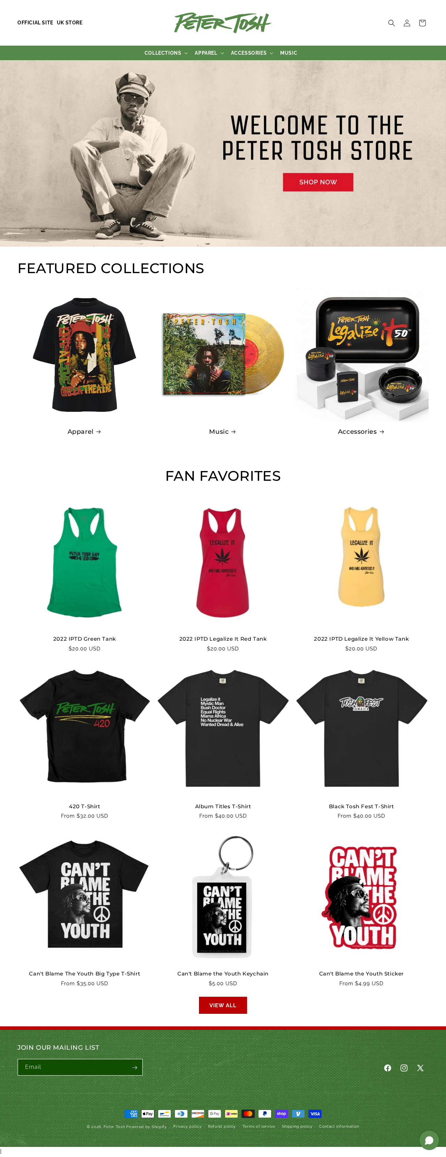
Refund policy (222, 1126)
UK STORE (70, 22)
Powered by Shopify (146, 1127)
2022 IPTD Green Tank (84, 638)
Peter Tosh (114, 1127)
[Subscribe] (134, 1067)
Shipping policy (297, 1126)
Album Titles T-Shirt (223, 806)
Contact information (339, 1126)
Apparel (81, 431)
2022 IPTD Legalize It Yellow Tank (361, 638)
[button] (391, 23)
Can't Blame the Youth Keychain (223, 973)
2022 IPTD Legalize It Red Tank (223, 638)
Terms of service (259, 1126)
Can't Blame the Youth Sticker (361, 973)
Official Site (35, 22)
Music (219, 431)
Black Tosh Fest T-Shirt (361, 806)
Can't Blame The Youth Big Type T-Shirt (84, 973)
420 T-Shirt (84, 806)
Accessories (357, 431)
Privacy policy (187, 1126)
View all (223, 1005)
